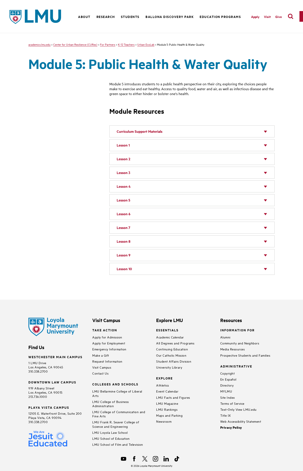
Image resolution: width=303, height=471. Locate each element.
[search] (290, 16)
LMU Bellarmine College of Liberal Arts (117, 393)
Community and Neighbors (239, 343)
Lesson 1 (123, 145)
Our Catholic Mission (171, 355)
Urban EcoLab (145, 44)
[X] (145, 458)
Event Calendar (167, 391)
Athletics (162, 385)
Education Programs (220, 16)
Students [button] (130, 16)
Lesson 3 (123, 172)
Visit (267, 16)
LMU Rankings (166, 409)
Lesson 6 (123, 213)
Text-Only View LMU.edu (238, 409)
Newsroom (163, 421)
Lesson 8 (123, 241)
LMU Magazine (167, 403)
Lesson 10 (124, 268)
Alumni (225, 337)
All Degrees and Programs (175, 343)
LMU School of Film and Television (117, 444)
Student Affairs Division (173, 361)
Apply (255, 16)
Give (278, 16)
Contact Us (100, 373)
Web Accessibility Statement (240, 421)
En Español (228, 379)
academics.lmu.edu (39, 44)
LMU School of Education (111, 438)
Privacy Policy (231, 427)
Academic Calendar (170, 337)
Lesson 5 (123, 200)
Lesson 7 (123, 227)
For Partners (107, 44)
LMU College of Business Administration (110, 403)
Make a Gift (100, 355)
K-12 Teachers (126, 44)
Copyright (227, 373)
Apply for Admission (107, 337)
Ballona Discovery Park (170, 16)
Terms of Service (232, 403)
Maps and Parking (169, 415)
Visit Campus (101, 367)
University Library (169, 367)
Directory (227, 385)
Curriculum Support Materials (139, 131)
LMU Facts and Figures (173, 397)
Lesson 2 (123, 158)
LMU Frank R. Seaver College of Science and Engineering (115, 424)
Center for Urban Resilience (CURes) (75, 44)
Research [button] (105, 16)
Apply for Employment (108, 343)
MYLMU (226, 391)
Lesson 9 (123, 255)
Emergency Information (109, 349)
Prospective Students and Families (245, 355)
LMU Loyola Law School (110, 432)
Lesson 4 (124, 186)
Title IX (225, 415)
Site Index (227, 397)
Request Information (107, 361)
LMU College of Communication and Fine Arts (118, 414)
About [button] (84, 16)
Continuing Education (172, 349)
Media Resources (232, 349)
